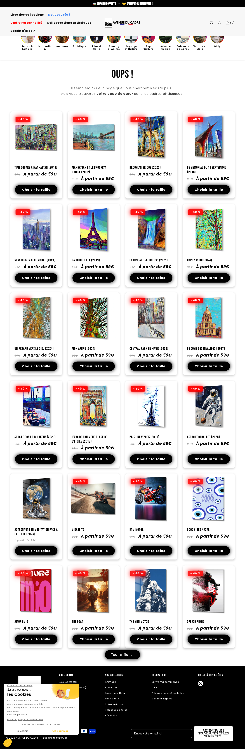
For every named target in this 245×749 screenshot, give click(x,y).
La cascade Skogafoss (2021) (148, 260)
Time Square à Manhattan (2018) (36, 167)
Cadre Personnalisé (26, 23)
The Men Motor (139, 621)
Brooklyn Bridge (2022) (145, 167)
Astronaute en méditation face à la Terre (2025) (36, 532)
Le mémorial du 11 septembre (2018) (206, 169)
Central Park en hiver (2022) (148, 348)
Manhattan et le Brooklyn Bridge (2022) (89, 169)
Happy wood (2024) (199, 260)
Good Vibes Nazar (198, 530)
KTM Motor (136, 530)
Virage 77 (78, 530)
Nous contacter (68, 681)
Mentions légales (162, 698)
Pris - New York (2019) (144, 437)
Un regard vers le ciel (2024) (34, 348)
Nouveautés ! (59, 15)
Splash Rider (195, 621)
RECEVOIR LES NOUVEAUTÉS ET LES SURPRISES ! (213, 733)
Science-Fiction (114, 704)
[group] (28, 40)
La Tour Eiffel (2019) (86, 260)
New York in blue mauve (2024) (35, 260)
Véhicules (111, 715)
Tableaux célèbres (116, 709)
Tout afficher (122, 655)
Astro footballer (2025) (203, 437)
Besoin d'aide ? (22, 31)
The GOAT (77, 621)
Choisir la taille (36, 189)
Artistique (111, 687)
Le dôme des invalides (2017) (206, 348)
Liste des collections (27, 15)
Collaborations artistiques (69, 23)
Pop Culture (112, 698)
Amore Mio (21, 621)
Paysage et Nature (116, 693)
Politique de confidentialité (168, 693)
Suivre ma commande (165, 681)
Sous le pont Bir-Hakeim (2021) (35, 437)
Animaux (110, 681)
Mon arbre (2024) (83, 348)
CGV (154, 687)
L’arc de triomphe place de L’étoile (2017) (89, 439)
